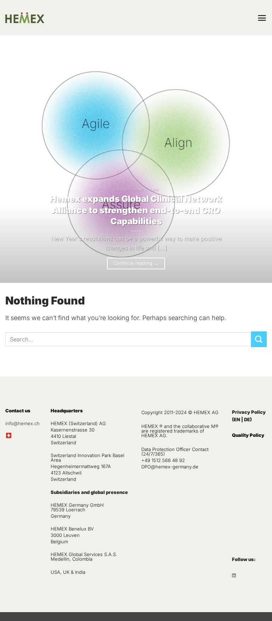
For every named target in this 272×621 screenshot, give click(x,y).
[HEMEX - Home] (24, 17)
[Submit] (259, 339)
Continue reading (136, 263)
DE (247, 419)
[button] (262, 18)
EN (237, 419)
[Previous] (14, 164)
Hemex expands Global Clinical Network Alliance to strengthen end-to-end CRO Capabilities (136, 210)
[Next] (257, 164)
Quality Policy (248, 435)
